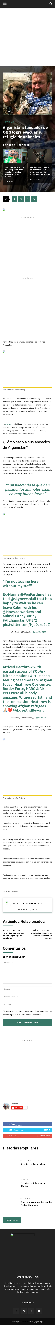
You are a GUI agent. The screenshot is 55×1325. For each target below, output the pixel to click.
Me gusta (18, 1126)
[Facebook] (14, 199)
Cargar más (11, 1220)
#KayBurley (27, 615)
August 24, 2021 (39, 632)
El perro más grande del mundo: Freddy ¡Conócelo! (36, 1203)
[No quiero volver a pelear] (10, 1166)
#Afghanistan (14, 620)
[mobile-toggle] (4, 4)
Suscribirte (45, 1136)
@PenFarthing (32, 594)
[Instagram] (24, 1311)
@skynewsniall (23, 598)
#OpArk (39, 671)
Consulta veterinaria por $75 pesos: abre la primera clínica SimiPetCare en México (14, 172)
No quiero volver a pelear (32, 1164)
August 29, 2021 (40, 717)
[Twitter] (21, 199)
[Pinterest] (27, 199)
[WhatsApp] (34, 199)
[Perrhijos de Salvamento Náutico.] (10, 1185)
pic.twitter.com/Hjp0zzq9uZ (26, 624)
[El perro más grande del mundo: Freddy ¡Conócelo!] (10, 1204)
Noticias (8, 122)
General (24, 1179)
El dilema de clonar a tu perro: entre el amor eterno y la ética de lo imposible (40, 171)
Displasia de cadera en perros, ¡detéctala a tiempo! (41, 935)
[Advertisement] (27, 36)
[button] (51, 4)
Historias (25, 1160)
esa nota (9, 424)
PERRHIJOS (35, 903)
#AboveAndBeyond (29, 710)
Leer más (10, 182)
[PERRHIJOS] (9, 903)
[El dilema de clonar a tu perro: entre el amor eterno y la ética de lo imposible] (40, 156)
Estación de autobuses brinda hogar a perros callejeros (13, 935)
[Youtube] (39, 1311)
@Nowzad (11, 611)
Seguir (47, 1130)
